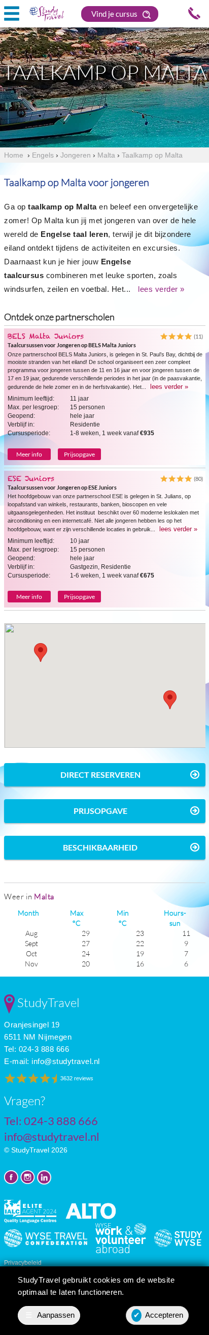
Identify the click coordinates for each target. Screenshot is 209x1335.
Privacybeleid (23, 1262)
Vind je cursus (115, 13)
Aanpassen (50, 1315)
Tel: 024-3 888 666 (36, 1049)
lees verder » (161, 289)
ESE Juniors (31, 478)
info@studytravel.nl (65, 1061)
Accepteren (158, 1315)
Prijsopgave (79, 454)
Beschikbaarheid (100, 847)
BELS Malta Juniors (46, 336)
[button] (40, 652)
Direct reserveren (100, 774)
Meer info (29, 454)
